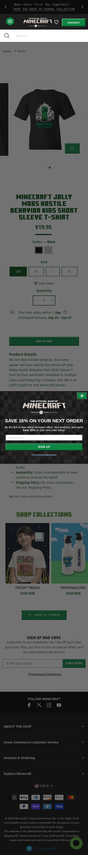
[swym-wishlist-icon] (57, 23)
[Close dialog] (82, 395)
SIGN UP (44, 447)
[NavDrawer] (10, 21)
